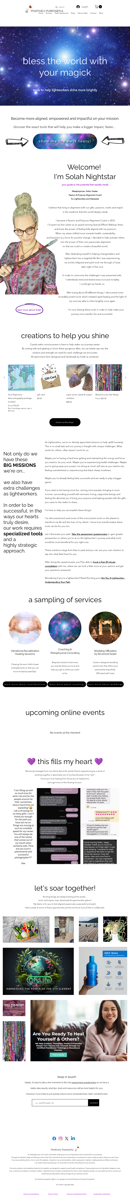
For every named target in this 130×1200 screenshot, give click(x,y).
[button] (99, 6)
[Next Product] (125, 377)
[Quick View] (21, 377)
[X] (66, 1138)
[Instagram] (60, 1138)
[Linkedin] (72, 1138)
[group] (65, 388)
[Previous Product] (4, 377)
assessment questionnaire (84, 1082)
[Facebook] (54, 1138)
